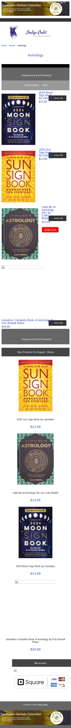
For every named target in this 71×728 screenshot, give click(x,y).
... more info (57, 98)
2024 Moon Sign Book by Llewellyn (47, 95)
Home (51, 2)
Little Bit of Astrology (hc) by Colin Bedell (48, 212)
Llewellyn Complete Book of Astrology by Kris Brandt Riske (28, 321)
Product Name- (32, 85)
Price (45, 85)
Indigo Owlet (43, 704)
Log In (62, 2)
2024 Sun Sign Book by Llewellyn (47, 152)
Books (12, 45)
